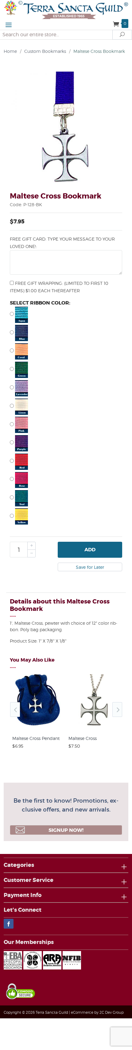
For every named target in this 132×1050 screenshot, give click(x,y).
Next (117, 709)
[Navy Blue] (66, 333)
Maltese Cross (82, 738)
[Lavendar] (66, 388)
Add (89, 549)
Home (10, 51)
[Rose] (66, 480)
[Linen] (66, 407)
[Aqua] (66, 315)
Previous (15, 709)
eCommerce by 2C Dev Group (97, 1012)
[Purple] (66, 443)
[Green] (66, 370)
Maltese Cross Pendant (36, 738)
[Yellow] (66, 516)
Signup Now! (66, 830)
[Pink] (66, 425)
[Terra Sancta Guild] (66, 9)
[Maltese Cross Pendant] (38, 725)
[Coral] (66, 351)
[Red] (66, 462)
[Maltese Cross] (94, 725)
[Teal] (66, 498)
